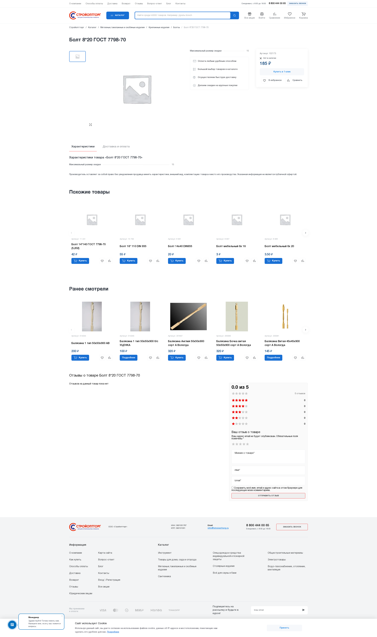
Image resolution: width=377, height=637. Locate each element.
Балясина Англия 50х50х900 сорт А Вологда (186, 343)
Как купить (75, 560)
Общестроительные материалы (285, 553)
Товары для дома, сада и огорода (177, 560)
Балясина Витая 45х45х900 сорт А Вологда (282, 343)
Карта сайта (105, 553)
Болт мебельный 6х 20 (279, 246)
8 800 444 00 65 (257, 525)
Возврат (74, 580)
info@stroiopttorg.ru (218, 528)
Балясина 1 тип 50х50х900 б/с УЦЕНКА (139, 343)
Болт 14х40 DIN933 (180, 246)
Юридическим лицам (80, 594)
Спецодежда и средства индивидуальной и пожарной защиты (228, 556)
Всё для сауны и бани (224, 573)
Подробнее (113, 632)
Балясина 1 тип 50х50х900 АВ (90, 343)
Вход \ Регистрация (109, 580)
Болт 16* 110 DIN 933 (133, 246)
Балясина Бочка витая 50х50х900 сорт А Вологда (233, 343)
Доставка (74, 573)
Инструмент (165, 553)
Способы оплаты (78, 567)
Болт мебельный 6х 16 (231, 246)
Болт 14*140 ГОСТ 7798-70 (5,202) (88, 246)
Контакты (103, 573)
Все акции (103, 587)
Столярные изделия (223, 566)
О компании (75, 553)
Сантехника (164, 577)
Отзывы (73, 587)
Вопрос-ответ (106, 560)
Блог (100, 567)
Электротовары (277, 560)
